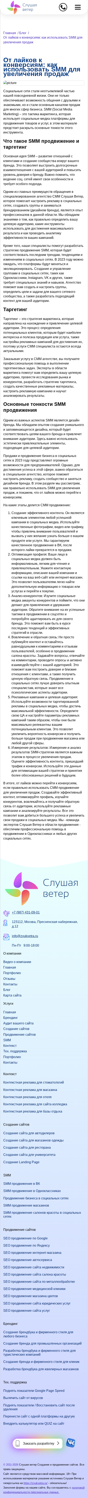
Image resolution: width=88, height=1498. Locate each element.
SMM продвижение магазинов (26, 1205)
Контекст (10, 1045)
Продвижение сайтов (19, 1034)
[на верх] (9, 1489)
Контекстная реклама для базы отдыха (32, 1111)
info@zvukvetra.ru (25, 936)
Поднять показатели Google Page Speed (33, 1390)
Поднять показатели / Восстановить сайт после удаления (39, 1407)
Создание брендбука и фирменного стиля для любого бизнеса (38, 1334)
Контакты (10, 984)
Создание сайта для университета (29, 1154)
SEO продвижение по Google (25, 1238)
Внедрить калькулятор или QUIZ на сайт (33, 1423)
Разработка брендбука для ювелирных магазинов (41, 1369)
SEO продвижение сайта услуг (26, 1310)
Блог (22, 33)
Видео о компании (17, 962)
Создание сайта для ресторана (27, 1147)
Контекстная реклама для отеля (27, 1097)
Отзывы (9, 978)
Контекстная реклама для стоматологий (33, 1082)
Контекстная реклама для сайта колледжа (35, 1104)
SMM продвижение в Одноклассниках (32, 1191)
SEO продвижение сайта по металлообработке (39, 1281)
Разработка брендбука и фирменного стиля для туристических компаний (39, 1352)
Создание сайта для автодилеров (29, 1133)
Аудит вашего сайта (18, 1023)
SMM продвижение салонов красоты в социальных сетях (42, 1214)
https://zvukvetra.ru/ (35, 1483)
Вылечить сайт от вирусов (23, 1398)
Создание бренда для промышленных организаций (42, 1343)
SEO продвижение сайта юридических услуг (37, 1303)
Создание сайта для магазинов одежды (33, 1140)
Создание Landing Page (21, 1162)
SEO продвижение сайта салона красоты (34, 1274)
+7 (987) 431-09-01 (26, 912)
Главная (9, 33)
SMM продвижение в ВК (21, 1183)
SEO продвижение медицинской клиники (34, 1289)
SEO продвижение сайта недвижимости (33, 1267)
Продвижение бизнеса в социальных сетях (36, 1198)
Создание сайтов (16, 1029)
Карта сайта (12, 995)
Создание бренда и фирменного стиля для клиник (41, 1361)
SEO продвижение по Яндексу (26, 1245)
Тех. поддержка (15, 1051)
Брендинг (10, 1017)
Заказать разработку (38, 1443)
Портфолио (12, 973)
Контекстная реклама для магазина (30, 1090)
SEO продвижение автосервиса (27, 1260)
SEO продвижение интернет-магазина (32, 1252)
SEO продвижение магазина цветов (30, 1296)
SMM (7, 1040)
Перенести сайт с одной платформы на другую (39, 1416)
